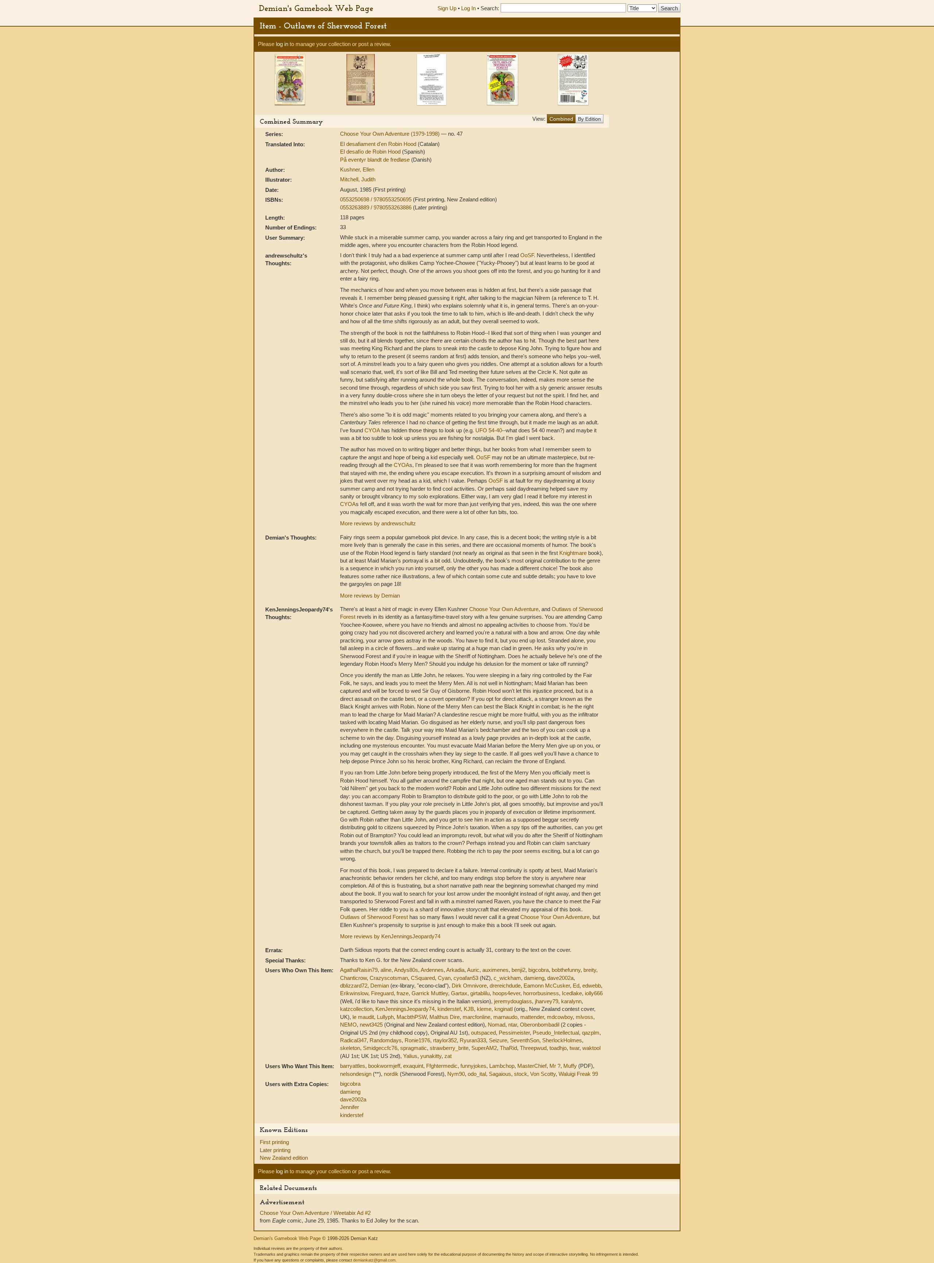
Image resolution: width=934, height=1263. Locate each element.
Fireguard (382, 993)
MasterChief (532, 1066)
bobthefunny (566, 970)
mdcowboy (560, 1017)
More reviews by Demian (370, 595)
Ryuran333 (473, 1040)
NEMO (348, 1024)
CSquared (423, 978)
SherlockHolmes (562, 1040)
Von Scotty (543, 1074)
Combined (561, 119)
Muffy (570, 1066)
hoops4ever (506, 993)
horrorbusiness (541, 993)
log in (282, 44)
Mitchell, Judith (357, 179)
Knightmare (573, 553)
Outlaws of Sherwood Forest (374, 917)
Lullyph (385, 1017)
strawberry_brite (449, 1048)
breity (589, 970)
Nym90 (456, 1074)
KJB (469, 1009)
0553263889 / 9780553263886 (376, 207)
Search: (489, 8)
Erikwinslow (354, 993)
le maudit (363, 1017)
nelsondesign (355, 1074)
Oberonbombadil (539, 1024)
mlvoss (584, 1017)
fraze (403, 993)
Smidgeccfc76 (380, 1048)
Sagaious (500, 1074)
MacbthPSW (412, 1017)
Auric (473, 970)
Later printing (275, 1150)
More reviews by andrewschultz (378, 523)
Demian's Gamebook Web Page (316, 8)
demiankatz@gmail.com (374, 1260)
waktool (591, 1048)
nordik (391, 1074)
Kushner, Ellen (357, 169)
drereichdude (505, 985)
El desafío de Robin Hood (371, 151)
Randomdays (386, 1040)
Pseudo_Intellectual (556, 1033)
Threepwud (533, 1048)
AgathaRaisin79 (359, 970)
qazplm (590, 1033)
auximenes (495, 970)
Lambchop (501, 1066)
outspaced (483, 1033)
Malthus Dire (444, 1017)
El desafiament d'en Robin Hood (379, 144)
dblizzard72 (353, 985)
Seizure (498, 1040)
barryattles (352, 1066)
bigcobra (538, 970)
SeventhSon (524, 1040)
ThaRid (508, 1048)
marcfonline (476, 1017)
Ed (576, 985)
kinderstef (449, 1009)
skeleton (350, 1048)
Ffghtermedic (442, 1066)
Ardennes (432, 970)
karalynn (571, 1001)
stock (520, 1074)
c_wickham (507, 978)
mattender (532, 1017)
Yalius (410, 1056)
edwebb (591, 985)
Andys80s (406, 970)
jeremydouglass (513, 1001)
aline (386, 970)
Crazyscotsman (389, 978)
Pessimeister (514, 1033)
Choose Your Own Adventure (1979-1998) (390, 134)
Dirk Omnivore (469, 985)
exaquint (413, 1066)
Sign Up (446, 8)
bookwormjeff (384, 1066)
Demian (379, 985)
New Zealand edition (284, 1158)
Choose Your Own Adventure (504, 609)
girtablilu (480, 993)
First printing (274, 1142)
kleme (484, 1009)
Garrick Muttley (430, 993)
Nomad (496, 1024)
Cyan (444, 978)
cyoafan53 (466, 978)
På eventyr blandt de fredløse (375, 160)
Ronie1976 (417, 1040)
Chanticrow (353, 978)
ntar (512, 1024)
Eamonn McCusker (547, 985)
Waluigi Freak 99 (578, 1074)
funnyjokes (473, 1066)
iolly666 (594, 993)
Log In (468, 8)
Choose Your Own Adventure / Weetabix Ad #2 (315, 1213)
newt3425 (371, 1024)
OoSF (527, 255)
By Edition (589, 119)
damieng (534, 978)
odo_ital (477, 1074)
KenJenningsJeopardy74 (405, 1009)
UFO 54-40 (488, 430)
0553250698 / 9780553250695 (376, 199)
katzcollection (356, 1009)
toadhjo (558, 1048)
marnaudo (505, 1017)
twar (574, 1048)
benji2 (518, 970)
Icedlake (572, 993)
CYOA (372, 430)
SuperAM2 (484, 1048)
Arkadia (455, 970)
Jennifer (349, 1107)
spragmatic (413, 1048)
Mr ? (554, 1066)
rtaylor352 (445, 1040)
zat (448, 1056)
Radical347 (353, 1040)
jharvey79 (546, 1001)
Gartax (459, 993)
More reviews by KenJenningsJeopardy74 (390, 936)
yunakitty (430, 1056)
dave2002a (560, 978)
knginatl (503, 1009)
